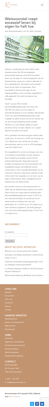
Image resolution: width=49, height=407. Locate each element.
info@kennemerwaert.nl (16, 382)
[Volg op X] (32, 404)
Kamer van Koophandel (14, 322)
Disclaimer (9, 338)
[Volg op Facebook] (37, 404)
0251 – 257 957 (13, 379)
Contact (8, 310)
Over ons (8, 299)
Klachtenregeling (11, 352)
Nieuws (8, 306)
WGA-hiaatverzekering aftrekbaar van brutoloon (24, 275)
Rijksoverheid (10, 326)
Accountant (9, 296)
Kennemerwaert (15, 31)
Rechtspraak (10, 329)
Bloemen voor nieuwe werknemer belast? (21, 251)
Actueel (38, 31)
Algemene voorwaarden (14, 342)
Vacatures (9, 303)
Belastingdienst (11, 319)
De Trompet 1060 (12, 368)
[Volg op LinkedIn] (42, 404)
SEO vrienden (14, 396)
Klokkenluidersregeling (14, 356)
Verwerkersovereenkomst (15, 345)
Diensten (8, 292)
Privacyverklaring (11, 349)
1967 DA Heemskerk (13, 372)
